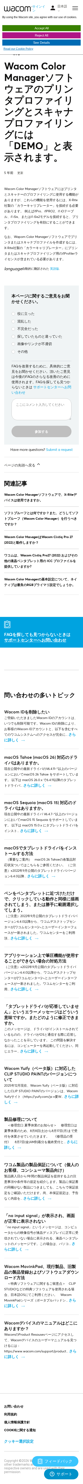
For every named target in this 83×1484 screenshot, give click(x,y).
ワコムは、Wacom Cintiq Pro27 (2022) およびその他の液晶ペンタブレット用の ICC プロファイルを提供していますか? (40, 561)
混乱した (24, 321)
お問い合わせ (14, 1406)
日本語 (62, 6)
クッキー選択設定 (19, 1441)
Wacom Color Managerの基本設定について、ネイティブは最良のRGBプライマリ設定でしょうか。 (40, 582)
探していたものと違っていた (39, 336)
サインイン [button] (38, 8)
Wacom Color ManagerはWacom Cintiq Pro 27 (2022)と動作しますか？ (38, 540)
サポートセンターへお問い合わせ (35, 640)
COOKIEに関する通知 (20, 1430)
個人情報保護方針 (17, 1422)
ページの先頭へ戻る (20, 465)
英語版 (54, 268)
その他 (22, 351)
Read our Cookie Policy (18, 48)
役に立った (26, 313)
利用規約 (10, 1414)
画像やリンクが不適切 (34, 343)
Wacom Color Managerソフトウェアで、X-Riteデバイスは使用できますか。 (40, 497)
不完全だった (27, 328)
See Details (41, 42)
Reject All (41, 35)
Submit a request (59, 449)
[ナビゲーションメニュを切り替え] (52, 8)
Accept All (42, 28)
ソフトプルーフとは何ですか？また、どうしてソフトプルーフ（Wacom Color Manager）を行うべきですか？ (41, 518)
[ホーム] (18, 8)
